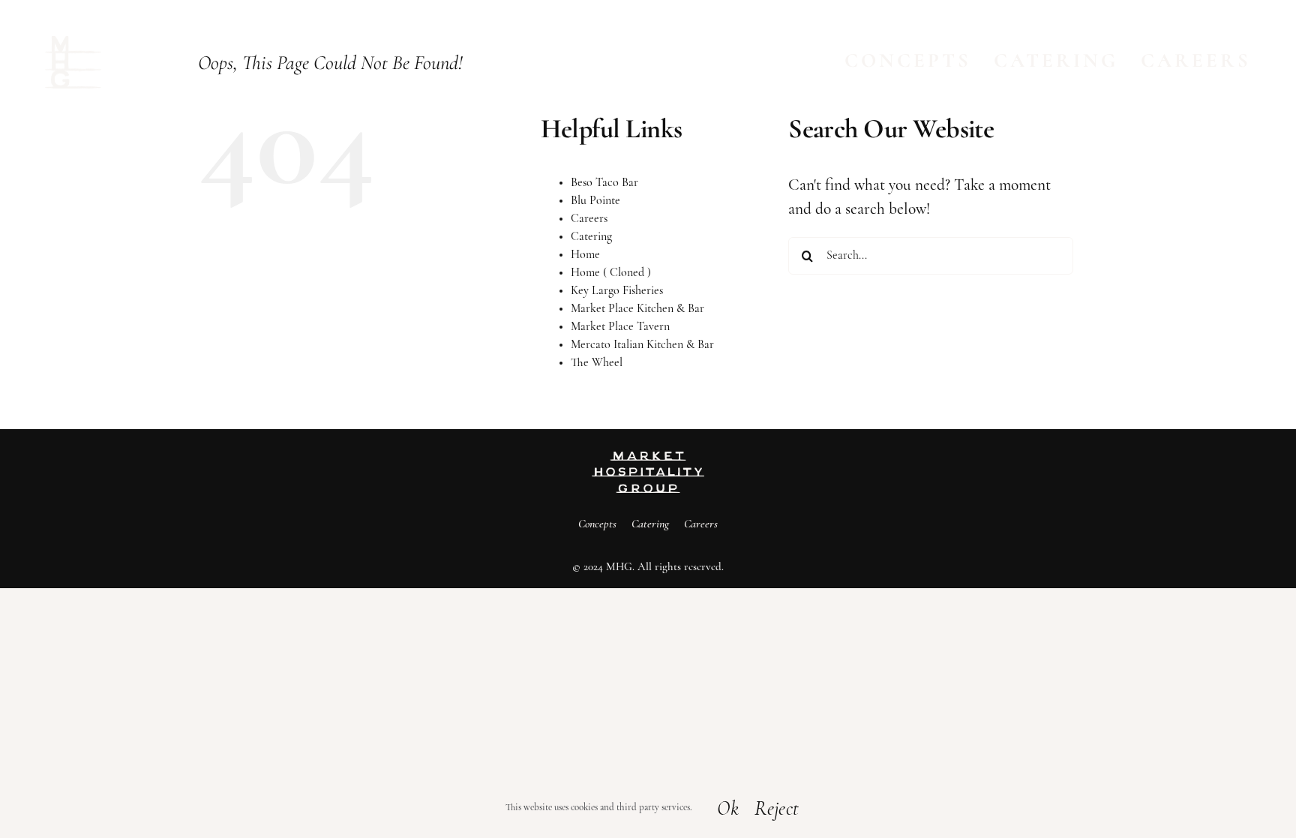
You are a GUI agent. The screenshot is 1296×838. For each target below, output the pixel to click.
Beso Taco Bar (604, 183)
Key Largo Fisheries (617, 291)
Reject (776, 810)
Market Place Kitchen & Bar (637, 309)
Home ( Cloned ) (611, 273)
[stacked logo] (73, 44)
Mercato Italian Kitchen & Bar (642, 345)
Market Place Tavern (620, 327)
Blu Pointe (595, 201)
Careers (589, 219)
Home (585, 255)
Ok (728, 810)
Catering (591, 237)
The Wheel (596, 363)
